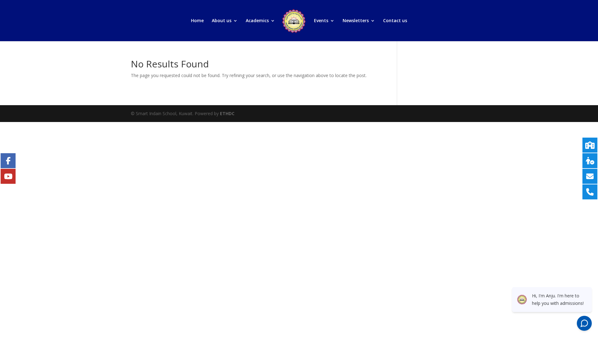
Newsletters (356, 20)
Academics (257, 20)
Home (197, 20)
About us (221, 20)
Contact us (395, 20)
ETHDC (227, 113)
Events (321, 20)
